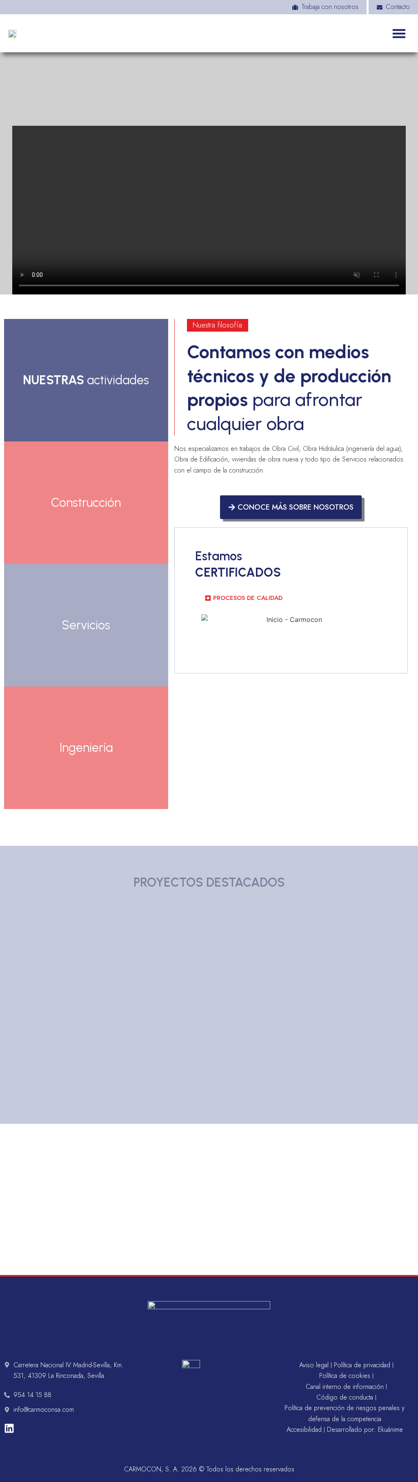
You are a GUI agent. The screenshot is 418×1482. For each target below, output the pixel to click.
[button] (399, 33)
